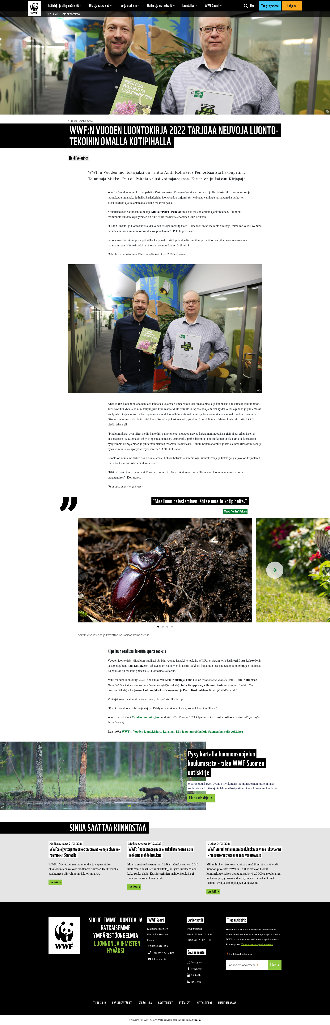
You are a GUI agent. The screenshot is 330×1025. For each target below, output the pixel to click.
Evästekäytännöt (122, 1003)
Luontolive (188, 5)
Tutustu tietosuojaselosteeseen (257, 944)
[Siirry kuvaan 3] (167, 626)
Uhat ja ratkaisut (99, 5)
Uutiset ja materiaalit (159, 5)
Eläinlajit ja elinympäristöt (63, 5)
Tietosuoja (99, 1003)
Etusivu (53, 14)
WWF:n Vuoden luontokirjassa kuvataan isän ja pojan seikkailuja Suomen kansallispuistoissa (182, 731)
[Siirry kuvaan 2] (162, 626)
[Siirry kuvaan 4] (172, 626)
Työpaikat (185, 1003)
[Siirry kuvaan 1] (158, 626)
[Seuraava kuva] (274, 570)
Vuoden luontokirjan (145, 717)
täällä (197, 1020)
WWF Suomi (212, 5)
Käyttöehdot (165, 1003)
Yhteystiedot (204, 1003)
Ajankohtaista (71, 14)
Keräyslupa (145, 1003)
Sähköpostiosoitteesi (241, 965)
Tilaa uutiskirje (199, 798)
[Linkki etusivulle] (34, 8)
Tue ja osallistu (128, 5)
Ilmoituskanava (227, 1003)
